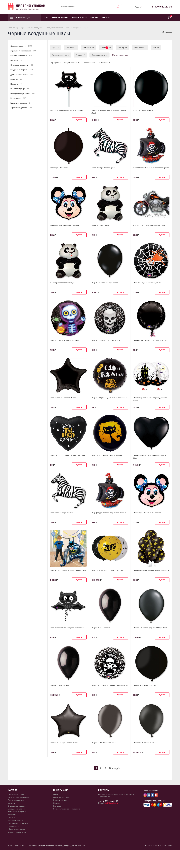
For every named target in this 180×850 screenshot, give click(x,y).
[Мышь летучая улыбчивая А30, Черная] (68, 88)
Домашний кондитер (21, 74)
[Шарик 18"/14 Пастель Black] (151, 663)
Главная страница (16, 28)
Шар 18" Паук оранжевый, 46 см (147, 283)
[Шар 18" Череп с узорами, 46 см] (109, 318)
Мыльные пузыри (19, 89)
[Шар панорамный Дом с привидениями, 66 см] (151, 375)
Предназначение (59, 55)
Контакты (106, 18)
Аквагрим (16, 79)
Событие (70, 48)
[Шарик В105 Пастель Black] (151, 720)
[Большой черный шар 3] (109, 88)
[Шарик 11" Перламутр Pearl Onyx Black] (151, 605)
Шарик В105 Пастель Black (145, 743)
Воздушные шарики (54, 28)
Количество (139, 48)
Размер (121, 48)
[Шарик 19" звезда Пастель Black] (68, 720)
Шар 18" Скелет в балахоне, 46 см (64, 340)
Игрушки (16, 60)
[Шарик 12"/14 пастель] (68, 663)
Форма (79, 55)
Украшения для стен (21, 108)
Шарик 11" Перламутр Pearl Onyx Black (150, 628)
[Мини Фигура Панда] (109, 203)
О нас (46, 18)
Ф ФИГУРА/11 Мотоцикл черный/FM (149, 225)
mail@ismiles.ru (111, 803)
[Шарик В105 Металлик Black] (109, 720)
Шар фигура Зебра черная (61, 513)
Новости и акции (79, 18)
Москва (137, 7)
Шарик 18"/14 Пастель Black (145, 685)
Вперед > (114, 768)
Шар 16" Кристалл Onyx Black (104, 283)
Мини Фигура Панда (100, 225)
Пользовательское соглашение (66, 809)
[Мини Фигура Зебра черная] (109, 145)
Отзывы (94, 18)
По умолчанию (70, 62)
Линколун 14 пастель (59, 168)
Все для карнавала (21, 55)
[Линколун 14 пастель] (68, 145)
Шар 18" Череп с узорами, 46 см (105, 340)
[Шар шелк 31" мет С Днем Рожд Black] (109, 548)
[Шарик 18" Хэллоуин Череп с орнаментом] (109, 663)
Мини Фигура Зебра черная (103, 168)
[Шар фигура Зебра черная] (68, 490)
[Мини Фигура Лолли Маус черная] (68, 203)
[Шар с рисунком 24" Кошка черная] (109, 433)
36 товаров (103, 62)
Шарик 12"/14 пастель (59, 685)
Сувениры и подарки (21, 65)
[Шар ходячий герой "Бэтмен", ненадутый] (68, 548)
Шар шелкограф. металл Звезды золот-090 (151, 570)
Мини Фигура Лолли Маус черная (64, 225)
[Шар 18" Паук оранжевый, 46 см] (151, 260)
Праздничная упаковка (22, 93)
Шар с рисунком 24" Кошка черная (106, 455)
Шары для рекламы (20, 103)
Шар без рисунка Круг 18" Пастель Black (151, 340)
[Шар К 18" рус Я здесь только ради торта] (109, 375)
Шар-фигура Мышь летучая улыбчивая (67, 628)
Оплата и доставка (60, 18)
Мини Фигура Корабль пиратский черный (151, 168)
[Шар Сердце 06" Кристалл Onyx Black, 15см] (151, 433)
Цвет (104, 48)
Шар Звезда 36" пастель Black (63, 398)
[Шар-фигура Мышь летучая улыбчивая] (68, 605)
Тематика (87, 48)
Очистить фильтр (120, 55)
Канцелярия (18, 98)
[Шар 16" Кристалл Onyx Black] (109, 260)
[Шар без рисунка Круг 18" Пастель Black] (151, 318)
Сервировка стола (21, 46)
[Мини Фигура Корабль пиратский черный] (151, 145)
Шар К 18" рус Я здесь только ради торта (109, 398)
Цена (54, 48)
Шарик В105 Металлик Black (103, 743)
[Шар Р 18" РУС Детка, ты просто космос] (68, 433)
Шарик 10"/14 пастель (101, 628)
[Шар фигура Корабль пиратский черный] (109, 490)
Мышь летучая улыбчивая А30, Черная (67, 110)
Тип (154, 48)
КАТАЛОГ (12, 790)
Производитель (98, 55)
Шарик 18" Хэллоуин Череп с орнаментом (109, 685)
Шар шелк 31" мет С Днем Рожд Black (108, 570)
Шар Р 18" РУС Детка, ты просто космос (67, 455)
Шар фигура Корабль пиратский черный (108, 513)
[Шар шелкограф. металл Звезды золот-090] (151, 548)
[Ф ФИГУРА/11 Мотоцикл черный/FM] (151, 203)
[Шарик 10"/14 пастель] (109, 605)
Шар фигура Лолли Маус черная (147, 513)
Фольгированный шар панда (62, 283)
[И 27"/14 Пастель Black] (151, 88)
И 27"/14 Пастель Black (143, 110)
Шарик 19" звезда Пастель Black (64, 743)
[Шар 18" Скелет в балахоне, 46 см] (68, 318)
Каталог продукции (35, 28)
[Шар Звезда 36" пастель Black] (68, 375)
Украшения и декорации (23, 51)
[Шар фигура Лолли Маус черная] (151, 490)
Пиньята (16, 84)
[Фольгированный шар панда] (68, 260)
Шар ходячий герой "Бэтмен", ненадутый (68, 570)
